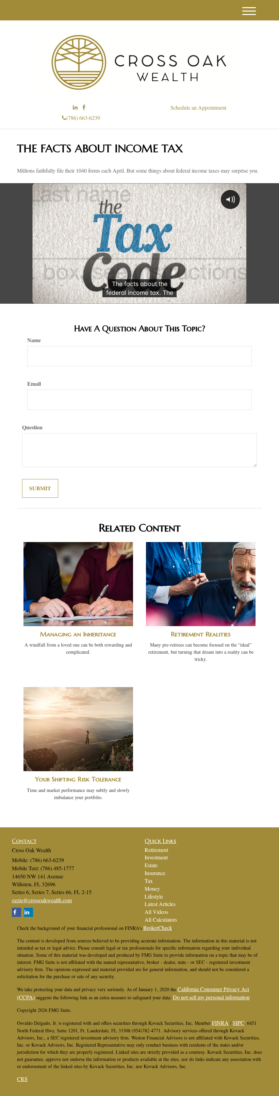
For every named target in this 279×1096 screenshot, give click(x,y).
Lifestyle (154, 896)
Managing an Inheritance (78, 634)
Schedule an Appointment (198, 107)
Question (32, 427)
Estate (151, 865)
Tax (149, 880)
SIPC (238, 1022)
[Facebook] (83, 107)
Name (34, 340)
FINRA (220, 1022)
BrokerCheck (157, 927)
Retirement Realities (201, 634)
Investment (156, 857)
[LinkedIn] (75, 107)
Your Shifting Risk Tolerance (78, 779)
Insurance (155, 872)
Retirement (156, 849)
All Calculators (161, 919)
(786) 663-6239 (83, 117)
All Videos (156, 911)
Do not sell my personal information (211, 997)
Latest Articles (160, 903)
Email (34, 383)
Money (152, 888)
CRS (22, 1078)
